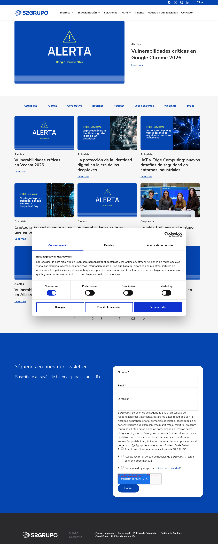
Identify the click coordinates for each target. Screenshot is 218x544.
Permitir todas (158, 307)
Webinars (170, 106)
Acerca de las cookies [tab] (160, 245)
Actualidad (30, 106)
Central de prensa (104, 533)
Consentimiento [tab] (57, 245)
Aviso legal (124, 533)
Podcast (119, 106)
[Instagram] (181, 3)
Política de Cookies (171, 533)
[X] (175, 3)
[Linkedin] (187, 3)
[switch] (90, 293)
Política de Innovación (123, 536)
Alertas (52, 106)
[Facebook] (169, 2)
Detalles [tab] (109, 245)
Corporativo (74, 106)
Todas (190, 106)
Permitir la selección (109, 307)
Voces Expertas (144, 106)
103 (132, 318)
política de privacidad (167, 468)
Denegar (60, 307)
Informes (98, 106)
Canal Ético (101, 536)
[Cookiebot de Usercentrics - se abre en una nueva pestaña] (167, 234)
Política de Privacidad (145, 533)
